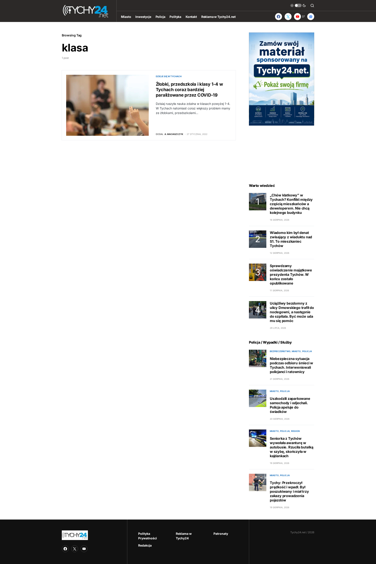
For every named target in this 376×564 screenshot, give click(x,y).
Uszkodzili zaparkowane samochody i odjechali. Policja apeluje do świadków (290, 405)
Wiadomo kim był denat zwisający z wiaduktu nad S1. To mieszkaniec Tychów (291, 239)
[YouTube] (84, 548)
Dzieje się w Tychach (168, 76)
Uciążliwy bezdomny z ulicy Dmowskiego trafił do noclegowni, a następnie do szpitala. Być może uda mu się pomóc (292, 312)
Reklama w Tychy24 (184, 536)
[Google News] (310, 16)
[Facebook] (278, 16)
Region (295, 431)
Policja (307, 351)
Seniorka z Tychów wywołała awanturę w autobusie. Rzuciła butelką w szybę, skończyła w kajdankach (291, 447)
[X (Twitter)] (288, 16)
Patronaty (220, 533)
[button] (298, 5)
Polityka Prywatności (147, 536)
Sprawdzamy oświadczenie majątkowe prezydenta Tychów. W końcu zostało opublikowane (291, 274)
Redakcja (145, 545)
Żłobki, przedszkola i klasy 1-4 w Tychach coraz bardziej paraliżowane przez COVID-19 (189, 90)
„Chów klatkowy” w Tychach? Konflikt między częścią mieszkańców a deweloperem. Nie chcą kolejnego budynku (291, 204)
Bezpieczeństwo (280, 351)
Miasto (296, 351)
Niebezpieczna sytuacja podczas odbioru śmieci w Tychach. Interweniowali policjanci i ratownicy (291, 365)
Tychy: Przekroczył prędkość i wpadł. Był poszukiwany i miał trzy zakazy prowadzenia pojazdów (289, 491)
